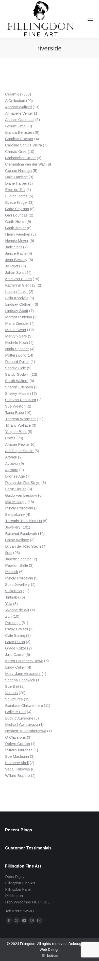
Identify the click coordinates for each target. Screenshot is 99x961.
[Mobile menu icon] (90, 18)
